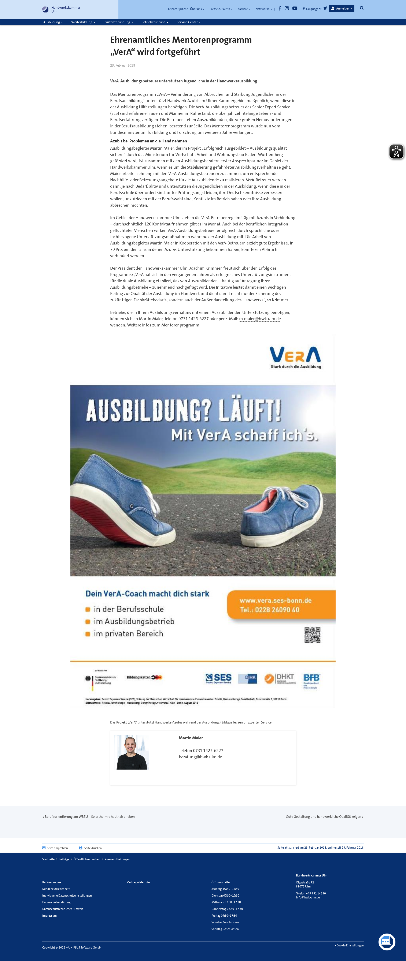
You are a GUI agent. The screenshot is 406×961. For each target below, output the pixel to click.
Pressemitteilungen (117, 859)
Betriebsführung (153, 22)
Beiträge (64, 859)
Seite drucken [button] (93, 848)
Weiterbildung (82, 22)
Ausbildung (52, 22)
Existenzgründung (117, 22)
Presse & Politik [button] (220, 9)
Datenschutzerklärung (56, 902)
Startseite (48, 859)
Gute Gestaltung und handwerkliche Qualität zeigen (323, 816)
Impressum (49, 915)
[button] (341, 8)
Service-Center (188, 22)
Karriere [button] (243, 9)
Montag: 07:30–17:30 (225, 889)
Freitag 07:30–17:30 (224, 915)
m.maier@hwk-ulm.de (260, 318)
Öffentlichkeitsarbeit (87, 859)
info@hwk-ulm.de (308, 897)
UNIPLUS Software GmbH (84, 947)
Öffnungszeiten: (221, 882)
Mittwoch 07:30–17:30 (226, 902)
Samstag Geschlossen (225, 922)
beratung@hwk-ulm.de (200, 757)
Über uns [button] (196, 9)
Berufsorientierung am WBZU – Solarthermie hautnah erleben (90, 816)
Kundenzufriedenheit (56, 889)
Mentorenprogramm (180, 325)
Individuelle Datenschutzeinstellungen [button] (67, 895)
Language (312, 9)
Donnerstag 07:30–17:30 (227, 909)
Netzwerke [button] (263, 9)
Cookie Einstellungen (350, 945)
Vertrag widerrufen (139, 882)
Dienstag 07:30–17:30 (225, 895)
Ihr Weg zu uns (51, 882)
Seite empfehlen (57, 848)
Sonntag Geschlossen (225, 929)
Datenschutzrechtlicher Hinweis (62, 909)
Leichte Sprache (178, 9)
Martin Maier (191, 738)
